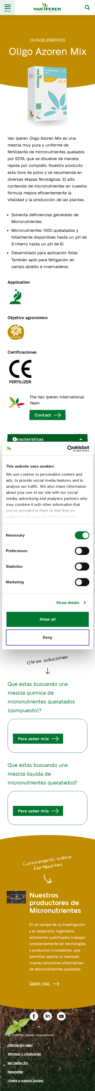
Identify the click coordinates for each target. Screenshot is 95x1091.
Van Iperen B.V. (18, 1063)
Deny (47, 637)
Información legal (20, 1045)
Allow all (47, 619)
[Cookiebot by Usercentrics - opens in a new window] (67, 448)
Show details (67, 602)
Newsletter (15, 1071)
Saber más (40, 983)
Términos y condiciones (24, 1054)
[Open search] (87, 7)
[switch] (82, 551)
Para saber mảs (33, 738)
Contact (43, 414)
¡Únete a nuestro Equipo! (26, 1080)
